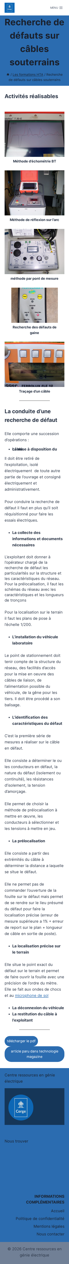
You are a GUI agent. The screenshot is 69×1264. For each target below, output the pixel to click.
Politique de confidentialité (40, 1218)
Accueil (57, 1211)
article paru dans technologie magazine (34, 1054)
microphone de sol (31, 995)
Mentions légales (49, 1226)
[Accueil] (8, 75)
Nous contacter (50, 1234)
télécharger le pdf (21, 1041)
